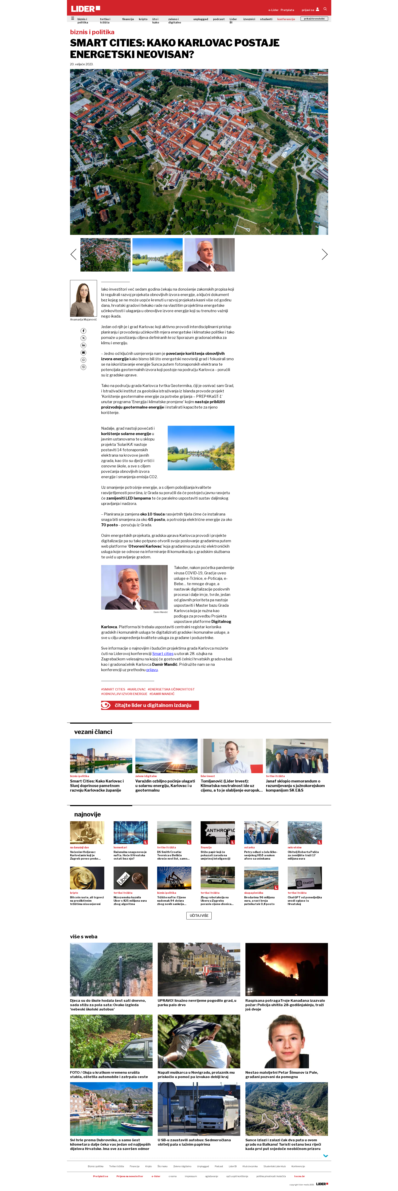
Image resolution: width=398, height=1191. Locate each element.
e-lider (156, 1176)
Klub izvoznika (250, 1166)
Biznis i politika (95, 1166)
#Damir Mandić (162, 694)
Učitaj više (199, 916)
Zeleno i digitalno (182, 1166)
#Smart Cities (113, 689)
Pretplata (287, 10)
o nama (173, 1176)
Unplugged (203, 1166)
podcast (219, 19)
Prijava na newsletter (129, 1176)
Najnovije (87, 814)
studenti (266, 19)
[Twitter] (83, 338)
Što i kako (162, 1166)
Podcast (219, 1166)
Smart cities (163, 653)
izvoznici (249, 19)
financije (128, 19)
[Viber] (83, 367)
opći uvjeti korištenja (237, 1176)
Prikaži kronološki (314, 18)
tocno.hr (299, 1176)
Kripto (148, 1166)
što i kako (155, 20)
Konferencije (298, 1166)
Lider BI (233, 20)
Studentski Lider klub (274, 1166)
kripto (143, 19)
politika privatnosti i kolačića (271, 1176)
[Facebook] (83, 331)
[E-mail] (83, 352)
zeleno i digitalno (174, 20)
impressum (191, 1176)
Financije (135, 1166)
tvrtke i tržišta (105, 20)
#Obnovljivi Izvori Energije (124, 694)
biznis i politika (83, 20)
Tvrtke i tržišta (116, 1166)
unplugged (200, 19)
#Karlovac (136, 689)
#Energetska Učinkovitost (171, 689)
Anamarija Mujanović (83, 319)
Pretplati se (100, 1176)
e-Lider (273, 10)
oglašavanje (211, 1176)
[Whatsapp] (83, 360)
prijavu (152, 670)
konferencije (286, 19)
